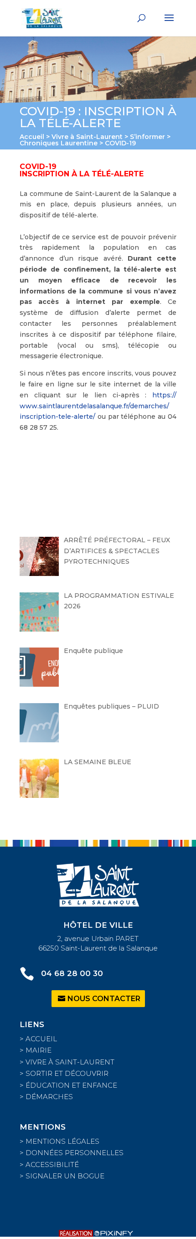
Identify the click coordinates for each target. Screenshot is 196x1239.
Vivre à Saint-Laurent (87, 137)
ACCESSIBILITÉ (52, 1164)
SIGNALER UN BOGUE (65, 1176)
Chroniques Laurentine (59, 143)
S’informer (147, 137)
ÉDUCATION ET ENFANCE (71, 1085)
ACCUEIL (41, 1038)
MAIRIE (39, 1050)
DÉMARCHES (49, 1096)
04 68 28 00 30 (72, 973)
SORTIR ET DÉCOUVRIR (67, 1073)
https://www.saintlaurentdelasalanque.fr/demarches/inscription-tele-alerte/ (98, 406)
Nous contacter (103, 998)
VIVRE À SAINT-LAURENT (70, 1062)
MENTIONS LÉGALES (62, 1141)
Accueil (32, 137)
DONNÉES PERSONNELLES (75, 1152)
